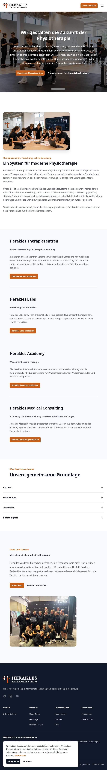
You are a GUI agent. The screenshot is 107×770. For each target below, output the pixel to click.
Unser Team (16, 585)
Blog (58, 724)
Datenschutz (87, 719)
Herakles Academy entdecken (24, 385)
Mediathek (60, 714)
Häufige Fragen (36, 724)
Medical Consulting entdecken (25, 439)
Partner (59, 719)
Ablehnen (27, 761)
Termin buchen (89, 5)
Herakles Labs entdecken (22, 331)
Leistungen (34, 719)
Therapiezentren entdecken (23, 276)
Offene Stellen (9, 714)
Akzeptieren (13, 761)
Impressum (87, 714)
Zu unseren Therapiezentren (30, 73)
